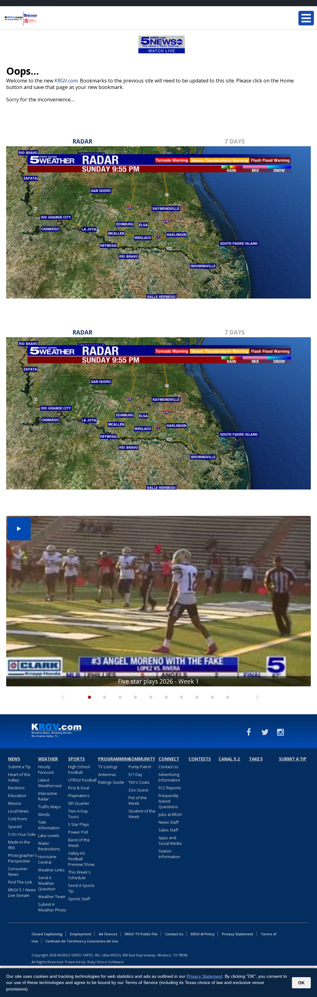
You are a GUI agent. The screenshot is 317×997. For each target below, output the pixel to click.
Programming (112, 759)
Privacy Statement (237, 934)
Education (17, 795)
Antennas (107, 774)
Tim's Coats (139, 782)
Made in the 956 (19, 844)
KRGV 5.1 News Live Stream (22, 892)
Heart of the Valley (19, 777)
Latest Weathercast (50, 782)
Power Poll (78, 832)
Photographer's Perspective (22, 858)
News (14, 759)
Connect (168, 759)
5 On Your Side (22, 834)
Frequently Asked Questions (168, 801)
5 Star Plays (78, 824)
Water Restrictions (49, 846)
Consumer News (18, 871)
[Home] (41, 18)
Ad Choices (108, 934)
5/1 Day (135, 774)
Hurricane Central (47, 859)
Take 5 (256, 759)
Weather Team (51, 896)
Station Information (169, 853)
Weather (48, 759)
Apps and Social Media (170, 840)
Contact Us (168, 766)
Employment (80, 934)
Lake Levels (48, 835)
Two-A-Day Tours (78, 813)
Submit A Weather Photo (52, 907)
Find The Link (20, 882)
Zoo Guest (138, 790)
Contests (200, 759)
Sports (76, 759)
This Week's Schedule (79, 874)
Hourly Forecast (46, 769)
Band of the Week (79, 842)
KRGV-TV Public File (141, 934)
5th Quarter (78, 803)
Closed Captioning (47, 934)
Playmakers (78, 795)
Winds (44, 814)
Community (141, 759)
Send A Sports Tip (81, 888)
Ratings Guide (111, 782)
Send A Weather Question (46, 883)
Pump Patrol (139, 766)
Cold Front (17, 819)
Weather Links (51, 870)
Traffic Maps (49, 806)
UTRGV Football (82, 780)
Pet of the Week (137, 800)
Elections (16, 788)
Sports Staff (79, 899)
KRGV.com (66, 80)
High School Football (79, 769)
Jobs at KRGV (170, 814)
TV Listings (108, 766)
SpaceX (15, 826)
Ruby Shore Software (105, 961)
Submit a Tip (19, 766)
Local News (18, 811)
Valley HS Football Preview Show (81, 858)
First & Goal (78, 788)
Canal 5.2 (229, 759)
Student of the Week (141, 813)
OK (301, 982)
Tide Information (49, 825)
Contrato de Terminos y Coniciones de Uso (82, 941)
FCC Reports (169, 788)
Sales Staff (168, 830)
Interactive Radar (47, 796)
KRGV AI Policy (203, 934)
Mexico (14, 803)
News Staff (168, 822)
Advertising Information (169, 777)
